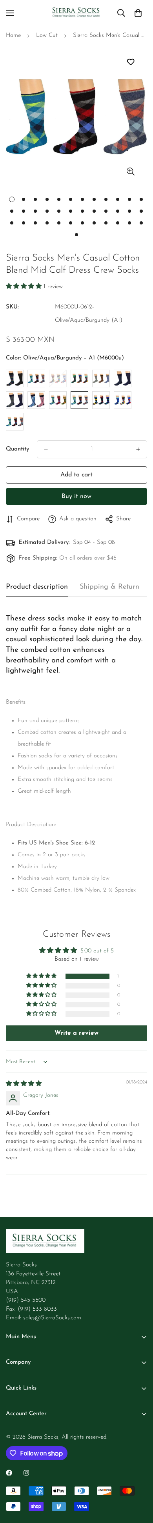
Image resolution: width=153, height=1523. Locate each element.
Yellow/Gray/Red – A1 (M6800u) (15, 421)
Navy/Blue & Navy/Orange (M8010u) (36, 400)
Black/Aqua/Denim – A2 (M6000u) (36, 378)
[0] (138, 13)
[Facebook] (9, 1473)
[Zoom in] (130, 172)
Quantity (17, 449)
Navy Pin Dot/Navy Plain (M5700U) (122, 378)
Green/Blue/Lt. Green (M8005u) (79, 378)
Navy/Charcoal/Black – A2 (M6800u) (58, 400)
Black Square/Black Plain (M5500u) (15, 378)
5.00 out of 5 (97, 951)
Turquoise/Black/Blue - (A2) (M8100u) (122, 400)
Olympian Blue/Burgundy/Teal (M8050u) (101, 400)
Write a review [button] (76, 1033)
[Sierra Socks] (76, 13)
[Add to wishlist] (130, 62)
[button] (25, 287)
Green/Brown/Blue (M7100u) (101, 378)
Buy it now (76, 496)
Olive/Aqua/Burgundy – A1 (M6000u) (79, 400)
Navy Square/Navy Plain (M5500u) (15, 400)
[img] (24, 1084)
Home (13, 35)
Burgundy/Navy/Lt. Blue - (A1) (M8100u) (58, 378)
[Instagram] (26, 1473)
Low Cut (47, 35)
